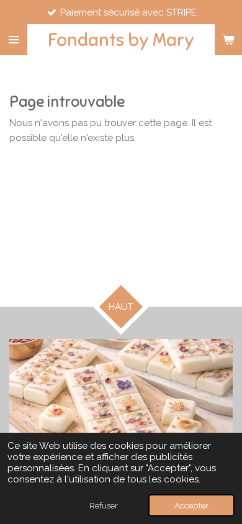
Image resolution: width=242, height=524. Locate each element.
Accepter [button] (191, 505)
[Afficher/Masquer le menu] (13, 39)
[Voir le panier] (228, 39)
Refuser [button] (103, 505)
